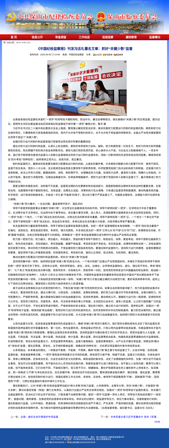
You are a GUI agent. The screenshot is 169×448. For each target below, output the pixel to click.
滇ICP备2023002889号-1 (55, 442)
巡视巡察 (107, 37)
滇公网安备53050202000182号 (82, 442)
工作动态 (84, 37)
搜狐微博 (119, 55)
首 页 (14, 37)
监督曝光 (154, 37)
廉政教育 (131, 37)
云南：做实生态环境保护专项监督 (39, 417)
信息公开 (37, 37)
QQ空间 (98, 55)
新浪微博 (108, 55)
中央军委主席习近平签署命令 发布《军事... (134, 417)
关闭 (157, 422)
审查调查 (60, 37)
